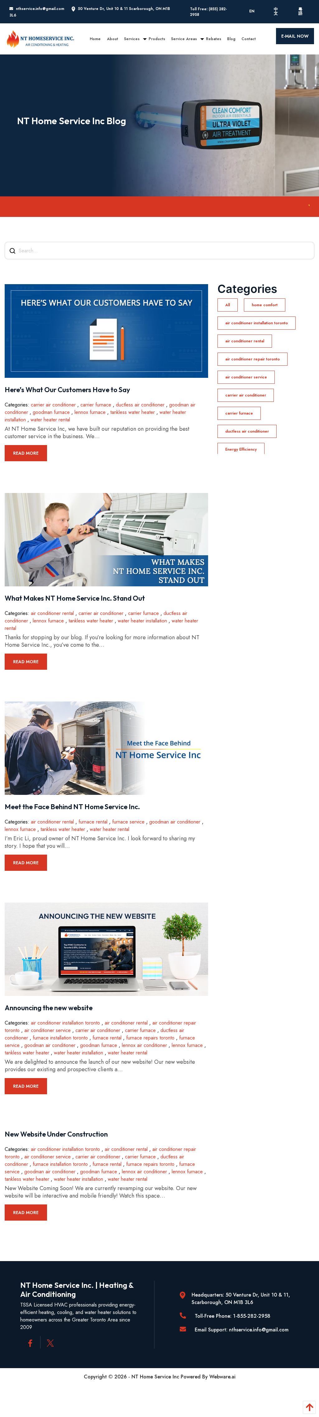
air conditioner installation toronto (65, 1022)
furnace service (128, 821)
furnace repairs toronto (150, 1037)
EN (252, 11)
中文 (276, 11)
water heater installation (142, 620)
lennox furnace (90, 412)
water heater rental (50, 419)
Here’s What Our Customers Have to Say (67, 389)
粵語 (300, 11)
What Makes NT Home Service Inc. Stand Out (75, 598)
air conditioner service (47, 1030)
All (227, 305)
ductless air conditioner (140, 404)
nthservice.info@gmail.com (40, 9)
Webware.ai (222, 1376)
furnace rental (93, 821)
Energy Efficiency (241, 449)
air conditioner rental (52, 613)
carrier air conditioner (53, 404)
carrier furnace (95, 404)
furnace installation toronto (60, 1037)
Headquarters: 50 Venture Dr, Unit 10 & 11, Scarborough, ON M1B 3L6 (241, 1298)
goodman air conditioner (174, 821)
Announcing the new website (49, 1007)
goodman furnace (51, 412)
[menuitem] (95, 39)
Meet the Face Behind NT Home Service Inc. (72, 806)
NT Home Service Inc (155, 1376)
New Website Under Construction (56, 1134)
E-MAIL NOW (295, 36)
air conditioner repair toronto (252, 359)
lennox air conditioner (144, 1045)
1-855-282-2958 (251, 1316)
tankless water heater (132, 412)
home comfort (265, 305)
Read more (26, 453)
